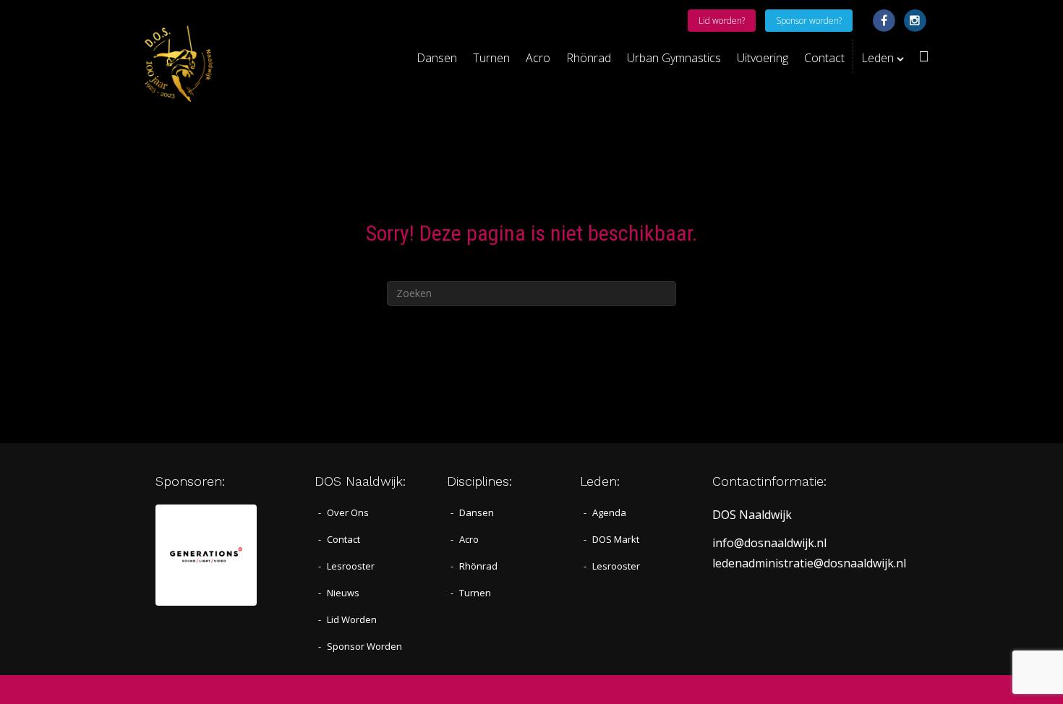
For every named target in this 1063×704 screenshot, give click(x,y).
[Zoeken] (920, 56)
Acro (538, 58)
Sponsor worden (364, 646)
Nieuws (343, 592)
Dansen (437, 58)
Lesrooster (351, 565)
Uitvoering (762, 58)
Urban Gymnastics (674, 58)
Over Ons (348, 512)
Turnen (491, 58)
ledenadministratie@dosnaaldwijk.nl (809, 563)
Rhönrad (588, 58)
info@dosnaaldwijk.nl (769, 543)
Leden (877, 58)
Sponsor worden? (809, 20)
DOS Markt (615, 539)
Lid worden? (722, 20)
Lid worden (352, 619)
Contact (824, 58)
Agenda (609, 512)
